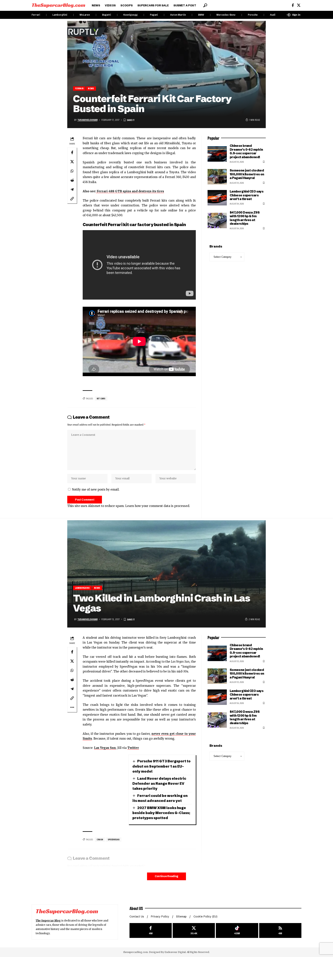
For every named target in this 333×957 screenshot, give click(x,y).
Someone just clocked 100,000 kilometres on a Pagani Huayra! (247, 174)
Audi (272, 14)
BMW (201, 14)
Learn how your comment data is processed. (157, 506)
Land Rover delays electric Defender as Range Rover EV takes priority (159, 783)
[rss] (280, 930)
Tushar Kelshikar (87, 120)
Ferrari (36, 14)
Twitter (133, 748)
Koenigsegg (130, 14)
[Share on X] (72, 161)
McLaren (85, 14)
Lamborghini (59, 14)
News (91, 88)
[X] (298, 5)
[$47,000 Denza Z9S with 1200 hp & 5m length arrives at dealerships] (217, 220)
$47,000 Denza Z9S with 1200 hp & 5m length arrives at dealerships (245, 218)
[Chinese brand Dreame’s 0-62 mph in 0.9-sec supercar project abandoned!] (217, 154)
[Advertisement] (236, 822)
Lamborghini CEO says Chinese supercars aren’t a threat (247, 195)
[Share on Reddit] (72, 180)
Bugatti (106, 14)
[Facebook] (293, 5)
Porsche (253, 14)
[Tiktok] (237, 930)
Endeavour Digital (175, 952)
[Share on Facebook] (72, 152)
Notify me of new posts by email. (95, 489)
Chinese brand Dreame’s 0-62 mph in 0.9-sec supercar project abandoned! (246, 151)
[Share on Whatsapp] (72, 171)
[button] (205, 5)
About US (136, 908)
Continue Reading (166, 876)
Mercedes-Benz (225, 14)
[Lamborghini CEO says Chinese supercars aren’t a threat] (217, 197)
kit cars (101, 398)
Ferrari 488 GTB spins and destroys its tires (130, 191)
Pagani (154, 14)
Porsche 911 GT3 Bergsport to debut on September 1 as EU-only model (161, 766)
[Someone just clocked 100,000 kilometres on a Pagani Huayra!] (217, 176)
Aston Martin (178, 14)
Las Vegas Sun (105, 748)
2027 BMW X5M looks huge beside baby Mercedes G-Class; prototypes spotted (161, 813)
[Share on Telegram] (72, 189)
